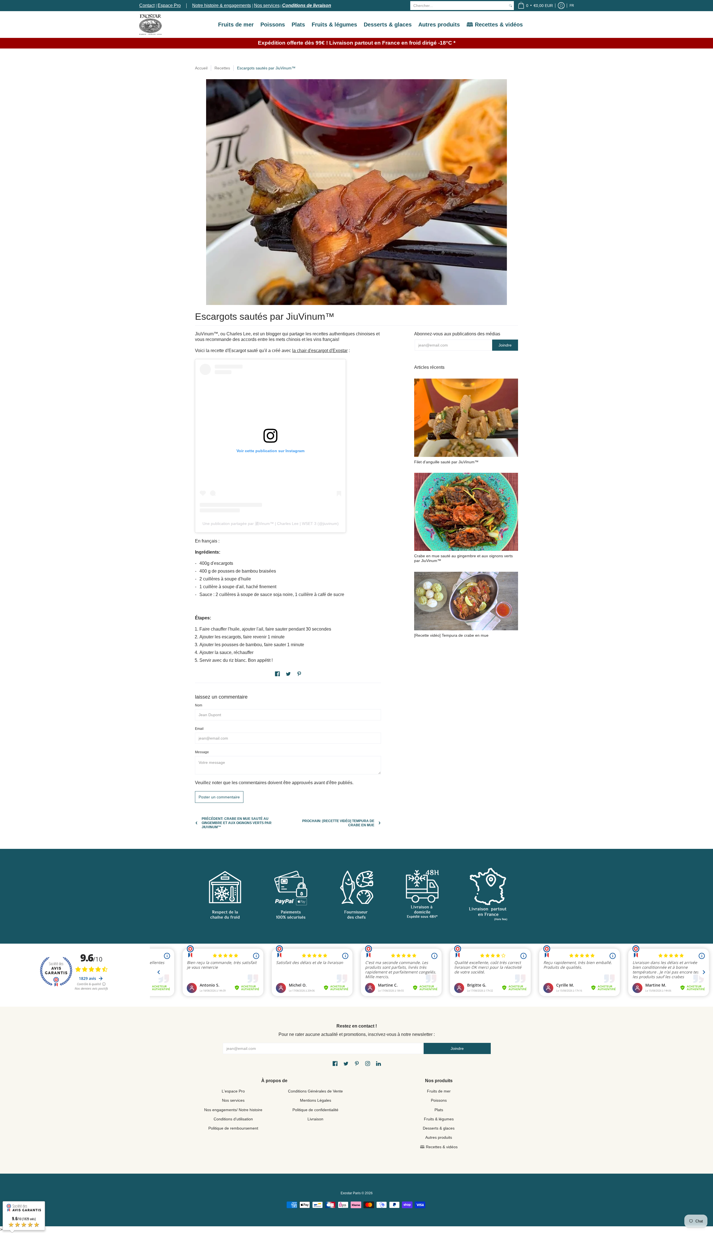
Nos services (267, 5)
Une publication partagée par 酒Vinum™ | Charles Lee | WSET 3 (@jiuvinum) (270, 523)
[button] (535, 5)
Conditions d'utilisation (233, 1119)
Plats (438, 1110)
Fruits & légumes (439, 1119)
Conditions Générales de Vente (315, 1091)
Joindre (505, 345)
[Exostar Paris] (150, 24)
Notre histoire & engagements (221, 5)
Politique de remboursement (233, 1128)
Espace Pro (169, 5)
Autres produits (438, 1137)
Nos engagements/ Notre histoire (233, 1110)
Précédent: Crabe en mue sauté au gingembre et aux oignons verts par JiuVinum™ (237, 823)
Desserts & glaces (439, 1128)
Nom (198, 705)
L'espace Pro (233, 1091)
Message (202, 752)
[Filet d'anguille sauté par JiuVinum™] (466, 418)
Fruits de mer (439, 1091)
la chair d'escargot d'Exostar (320, 350)
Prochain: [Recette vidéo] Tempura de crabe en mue (338, 823)
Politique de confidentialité (315, 1110)
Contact (147, 5)
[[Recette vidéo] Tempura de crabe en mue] (466, 601)
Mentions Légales (315, 1100)
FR (572, 6)
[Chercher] (510, 5)
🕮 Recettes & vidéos (439, 1147)
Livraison (315, 1119)
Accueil (201, 68)
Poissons (439, 1100)
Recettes (222, 68)
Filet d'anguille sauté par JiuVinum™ (446, 462)
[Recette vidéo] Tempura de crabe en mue (451, 635)
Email (199, 729)
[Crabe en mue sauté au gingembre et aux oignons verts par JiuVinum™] (466, 512)
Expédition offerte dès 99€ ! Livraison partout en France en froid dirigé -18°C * (356, 43)
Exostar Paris (351, 1193)
